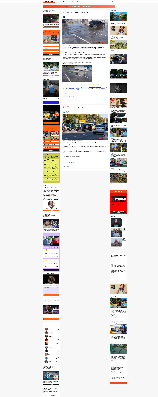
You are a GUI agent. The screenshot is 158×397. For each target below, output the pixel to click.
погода (68, 166)
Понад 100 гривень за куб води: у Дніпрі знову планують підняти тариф (81, 6)
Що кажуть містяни (51, 75)
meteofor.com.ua (72, 147)
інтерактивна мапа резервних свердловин (76, 88)
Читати (51, 319)
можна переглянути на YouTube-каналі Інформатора (92, 84)
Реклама (76, 1)
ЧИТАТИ (51, 384)
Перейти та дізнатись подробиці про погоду (51, 102)
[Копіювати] (106, 17)
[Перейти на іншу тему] (112, 1)
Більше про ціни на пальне (51, 269)
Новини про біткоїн (51, 295)
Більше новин (118, 191)
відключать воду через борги (95, 87)
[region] (51, 101)
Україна (72, 1)
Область (68, 1)
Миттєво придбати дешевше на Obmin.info (118, 212)
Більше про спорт (119, 382)
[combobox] (56, 98)
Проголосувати (51, 54)
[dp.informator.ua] (49, 1)
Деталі (51, 27)
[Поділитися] (104, 17)
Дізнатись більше (51, 122)
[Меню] (56, 1)
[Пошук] (114, 1)
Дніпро (64, 1)
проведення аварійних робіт (68, 57)
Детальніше (51, 210)
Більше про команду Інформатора (118, 248)
